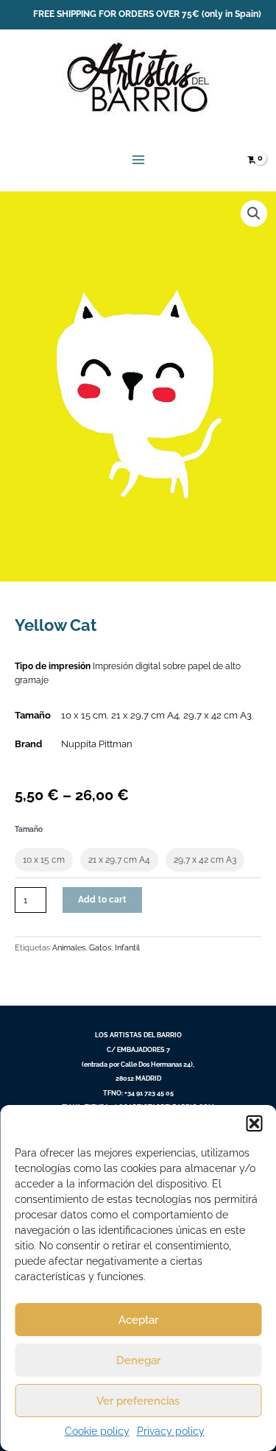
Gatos (100, 947)
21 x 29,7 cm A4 (145, 715)
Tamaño (29, 829)
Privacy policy (171, 1431)
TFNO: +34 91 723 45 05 (138, 1093)
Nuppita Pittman (96, 743)
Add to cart (102, 899)
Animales (68, 947)
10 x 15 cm (84, 715)
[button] (254, 1123)
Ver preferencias (138, 1401)
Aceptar (138, 1320)
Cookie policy (97, 1431)
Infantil (127, 947)
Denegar (138, 1360)
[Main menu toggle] (138, 160)
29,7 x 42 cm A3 (217, 715)
